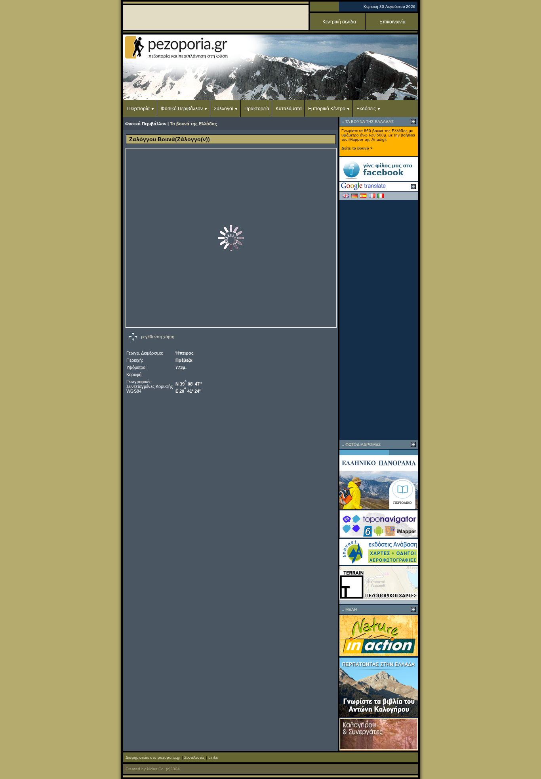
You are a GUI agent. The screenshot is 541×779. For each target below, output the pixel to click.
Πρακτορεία (256, 108)
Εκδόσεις (366, 108)
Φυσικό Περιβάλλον (182, 108)
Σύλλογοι (223, 108)
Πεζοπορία (138, 108)
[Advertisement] (378, 320)
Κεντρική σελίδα (339, 22)
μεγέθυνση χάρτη (157, 336)
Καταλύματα (289, 108)
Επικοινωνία (392, 22)
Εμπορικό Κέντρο (326, 108)
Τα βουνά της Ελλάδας (193, 123)
